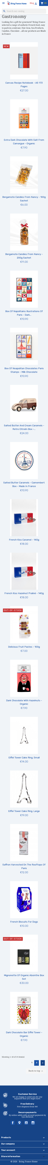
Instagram (33, 1123)
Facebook (13, 1123)
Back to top (36, 1071)
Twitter (19, 1123)
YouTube (26, 1123)
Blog (32, 3)
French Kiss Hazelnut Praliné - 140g (24, 593)
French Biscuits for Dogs (24, 921)
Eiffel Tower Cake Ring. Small (24, 757)
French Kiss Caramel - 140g (24, 539)
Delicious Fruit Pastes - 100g (24, 646)
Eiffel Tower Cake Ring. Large (24, 811)
